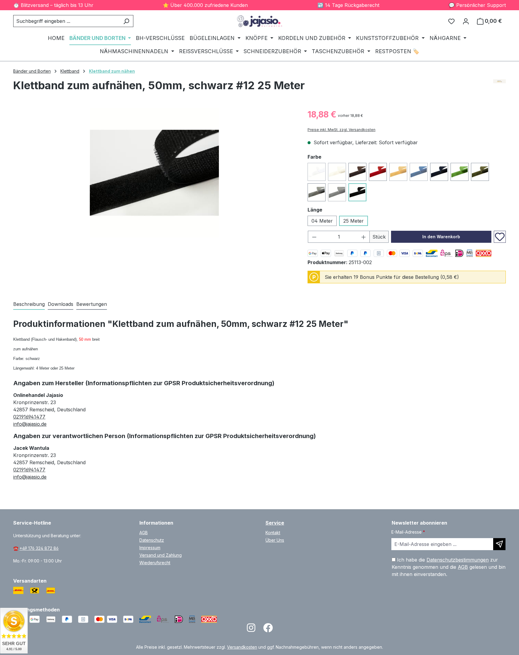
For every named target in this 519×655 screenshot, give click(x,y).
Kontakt (273, 532)
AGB (143, 532)
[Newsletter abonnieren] (499, 544)
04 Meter (322, 221)
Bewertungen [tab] (91, 304)
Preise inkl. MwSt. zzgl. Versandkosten (341, 129)
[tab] (29, 304)
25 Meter (353, 221)
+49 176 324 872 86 (39, 548)
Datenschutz (151, 540)
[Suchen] (126, 21)
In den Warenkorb (441, 236)
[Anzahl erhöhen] (363, 237)
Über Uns (275, 540)
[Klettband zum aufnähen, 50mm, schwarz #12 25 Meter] (154, 172)
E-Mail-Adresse (408, 532)
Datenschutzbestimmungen (457, 560)
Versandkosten (242, 647)
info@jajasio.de (30, 424)
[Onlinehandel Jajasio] (499, 87)
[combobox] (66, 21)
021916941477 (29, 417)
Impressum (149, 547)
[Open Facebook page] (268, 629)
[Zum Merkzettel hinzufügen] (500, 237)
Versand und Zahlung (160, 555)
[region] (154, 172)
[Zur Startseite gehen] (259, 21)
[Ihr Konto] (466, 21)
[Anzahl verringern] (314, 237)
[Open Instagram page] (251, 629)
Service (275, 523)
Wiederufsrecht (154, 562)
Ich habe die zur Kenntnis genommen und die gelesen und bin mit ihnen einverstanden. (448, 567)
